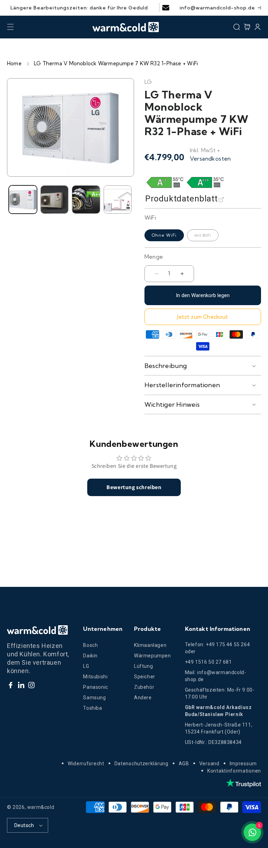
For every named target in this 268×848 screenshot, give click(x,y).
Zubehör (144, 687)
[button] (10, 27)
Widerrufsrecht (86, 763)
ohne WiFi (164, 235)
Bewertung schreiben (133, 487)
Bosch (90, 645)
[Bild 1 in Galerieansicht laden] (23, 199)
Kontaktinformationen (234, 771)
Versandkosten (210, 158)
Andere (143, 697)
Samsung (94, 697)
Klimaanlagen (150, 645)
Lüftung (143, 666)
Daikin (90, 655)
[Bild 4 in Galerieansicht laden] (118, 199)
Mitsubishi (95, 676)
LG (86, 666)
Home (14, 63)
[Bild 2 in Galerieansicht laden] (54, 199)
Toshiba (92, 708)
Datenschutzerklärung (141, 763)
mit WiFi (202, 235)
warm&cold (40, 807)
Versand (209, 763)
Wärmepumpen (152, 655)
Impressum (243, 763)
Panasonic (95, 687)
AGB (184, 763)
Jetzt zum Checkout (202, 317)
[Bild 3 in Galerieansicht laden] (86, 199)
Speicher (144, 676)
